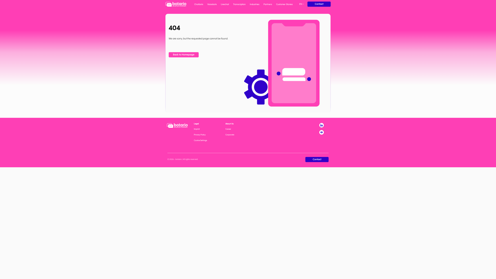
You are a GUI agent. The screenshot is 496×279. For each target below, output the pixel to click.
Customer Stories (284, 4)
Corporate (229, 135)
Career (228, 129)
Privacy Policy (200, 135)
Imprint (197, 129)
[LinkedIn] (321, 125)
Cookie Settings (200, 140)
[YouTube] (321, 132)
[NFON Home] (175, 4)
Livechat (225, 4)
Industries (254, 4)
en (300, 4)
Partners (268, 4)
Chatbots (198, 4)
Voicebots (212, 4)
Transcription (239, 4)
